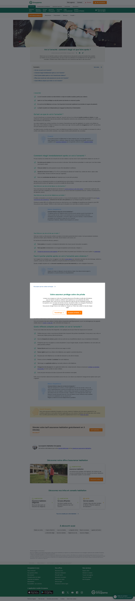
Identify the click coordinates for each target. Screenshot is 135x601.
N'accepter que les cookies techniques (43, 286)
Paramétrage (58, 312)
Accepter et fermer (73, 312)
